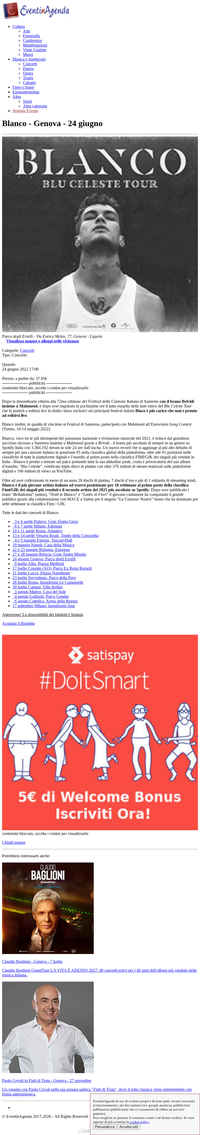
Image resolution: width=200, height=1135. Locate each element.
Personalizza (105, 1127)
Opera (28, 73)
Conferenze (32, 40)
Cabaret (29, 82)
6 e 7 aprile (37, 526)
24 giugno (44, 559)
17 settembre (43, 606)
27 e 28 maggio (49, 554)
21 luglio (41, 573)
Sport (27, 101)
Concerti (30, 64)
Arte (26, 31)
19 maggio (43, 545)
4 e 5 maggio (42, 540)
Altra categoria (35, 106)
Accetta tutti (129, 1127)
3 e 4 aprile (45, 521)
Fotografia (31, 36)
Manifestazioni (35, 45)
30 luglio (37, 587)
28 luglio (47, 582)
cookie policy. (140, 1122)
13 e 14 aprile (55, 535)
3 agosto (39, 591)
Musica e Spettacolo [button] (29, 59)
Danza (28, 68)
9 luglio (38, 563)
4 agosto (40, 596)
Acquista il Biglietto (18, 623)
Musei (28, 54)
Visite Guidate (34, 50)
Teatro (28, 78)
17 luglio (52, 568)
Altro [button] (16, 96)
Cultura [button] (18, 26)
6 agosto (45, 601)
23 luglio (44, 577)
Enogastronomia (25, 92)
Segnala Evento (25, 110)
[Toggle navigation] (71, 19)
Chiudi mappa (13, 842)
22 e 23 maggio (41, 549)
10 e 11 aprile (37, 531)
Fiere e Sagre (23, 87)
